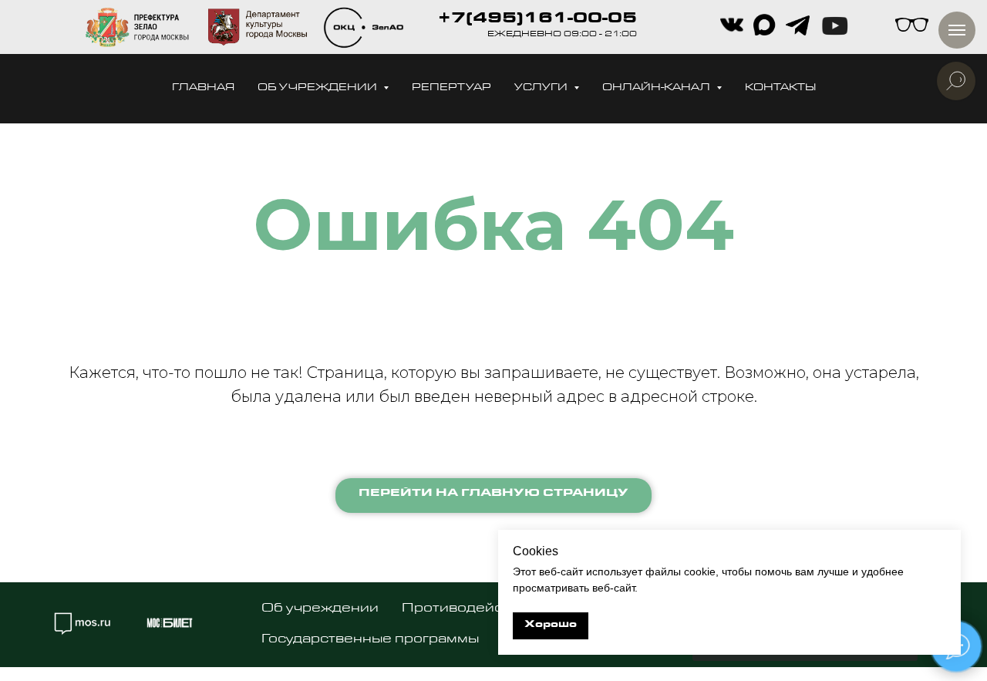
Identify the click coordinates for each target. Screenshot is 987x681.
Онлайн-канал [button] (657, 88)
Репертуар (451, 88)
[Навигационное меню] (956, 30)
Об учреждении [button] (318, 88)
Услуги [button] (542, 88)
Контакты (780, 88)
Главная (203, 88)
